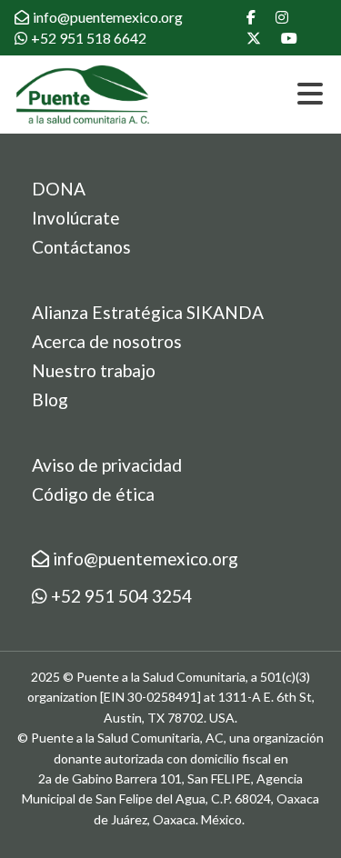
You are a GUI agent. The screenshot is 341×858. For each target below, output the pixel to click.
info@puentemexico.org (108, 16)
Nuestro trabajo (93, 370)
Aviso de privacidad (107, 464)
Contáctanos (81, 246)
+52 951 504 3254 (119, 595)
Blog (50, 399)
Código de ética (93, 494)
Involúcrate (76, 217)
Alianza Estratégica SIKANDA (148, 312)
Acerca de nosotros (107, 341)
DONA (58, 188)
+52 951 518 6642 (88, 37)
